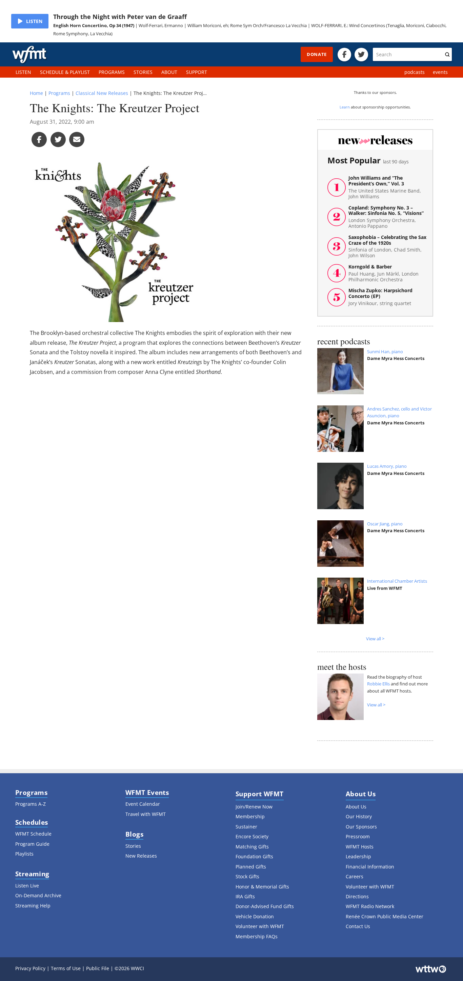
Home (36, 93)
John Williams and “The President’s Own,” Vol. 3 (384, 187)
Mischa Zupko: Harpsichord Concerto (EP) (380, 297)
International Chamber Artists (397, 581)
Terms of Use (66, 968)
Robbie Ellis (378, 684)
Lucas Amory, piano (387, 466)
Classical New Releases (102, 93)
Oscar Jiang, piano (385, 524)
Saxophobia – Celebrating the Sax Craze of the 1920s (387, 247)
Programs (59, 93)
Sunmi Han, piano (385, 351)
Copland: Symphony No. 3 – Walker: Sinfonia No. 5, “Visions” (386, 217)
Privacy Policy (30, 968)
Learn (345, 106)
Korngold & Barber (383, 273)
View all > (375, 639)
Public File (97, 968)
